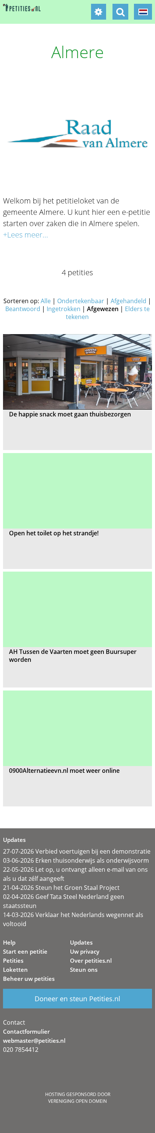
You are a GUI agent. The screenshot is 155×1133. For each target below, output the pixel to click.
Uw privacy (84, 951)
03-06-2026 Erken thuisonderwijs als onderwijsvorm (76, 860)
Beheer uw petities (29, 978)
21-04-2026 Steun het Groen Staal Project (61, 887)
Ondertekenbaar (80, 301)
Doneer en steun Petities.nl (77, 998)
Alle (46, 301)
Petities (13, 960)
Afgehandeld (128, 301)
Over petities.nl (91, 960)
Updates (81, 942)
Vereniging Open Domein (77, 1101)
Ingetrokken (64, 309)
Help (9, 942)
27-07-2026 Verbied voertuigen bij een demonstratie (76, 851)
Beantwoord (22, 309)
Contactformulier (26, 1031)
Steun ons (83, 969)
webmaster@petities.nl (34, 1040)
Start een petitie (25, 951)
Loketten (15, 969)
